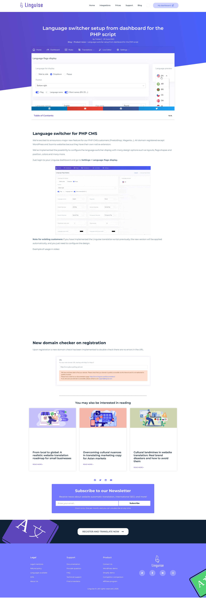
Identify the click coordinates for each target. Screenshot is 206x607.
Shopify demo (109, 573)
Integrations (105, 5)
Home (92, 5)
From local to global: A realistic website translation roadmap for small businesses (52, 455)
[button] (49, 108)
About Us (34, 581)
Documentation (73, 564)
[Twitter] (142, 573)
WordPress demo (110, 568)
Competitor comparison (113, 577)
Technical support (74, 577)
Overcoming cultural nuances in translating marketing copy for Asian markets (102, 455)
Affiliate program (110, 581)
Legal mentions (36, 564)
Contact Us (107, 564)
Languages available (38, 573)
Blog (140, 5)
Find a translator (73, 581)
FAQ (68, 573)
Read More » (38, 464)
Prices (118, 5)
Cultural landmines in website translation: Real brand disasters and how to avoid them (153, 457)
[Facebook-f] (152, 573)
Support (129, 5)
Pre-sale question (74, 568)
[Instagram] (173, 573)
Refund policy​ (36, 568)
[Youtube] (163, 573)
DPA (32, 577)
